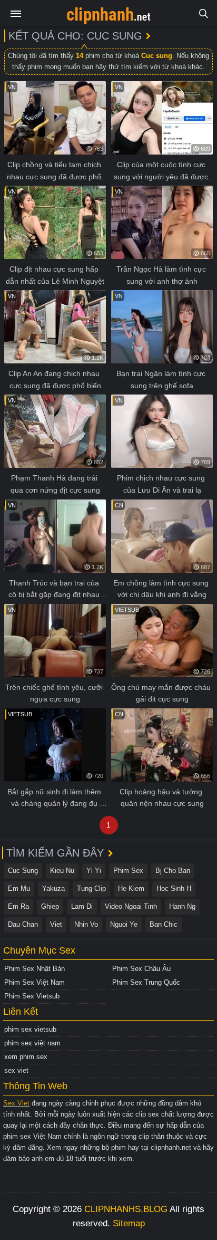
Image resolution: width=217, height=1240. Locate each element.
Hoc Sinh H (173, 888)
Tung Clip (91, 888)
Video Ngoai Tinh (131, 906)
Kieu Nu (62, 870)
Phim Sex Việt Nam (34, 982)
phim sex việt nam (32, 1043)
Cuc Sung (23, 870)
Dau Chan (23, 924)
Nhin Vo (86, 924)
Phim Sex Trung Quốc (146, 982)
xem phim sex (25, 1057)
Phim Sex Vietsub (32, 996)
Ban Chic (163, 924)
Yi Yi (93, 870)
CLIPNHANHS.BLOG (125, 1209)
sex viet (16, 1070)
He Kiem (131, 888)
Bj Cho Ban (172, 870)
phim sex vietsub (30, 1029)
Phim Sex (128, 870)
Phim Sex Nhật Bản (34, 969)
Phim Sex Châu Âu (141, 969)
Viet (56, 924)
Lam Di (82, 906)
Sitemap (129, 1223)
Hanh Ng (182, 906)
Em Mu (19, 888)
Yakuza (53, 888)
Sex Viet (16, 1103)
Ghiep (50, 906)
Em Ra (18, 906)
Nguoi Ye (123, 924)
